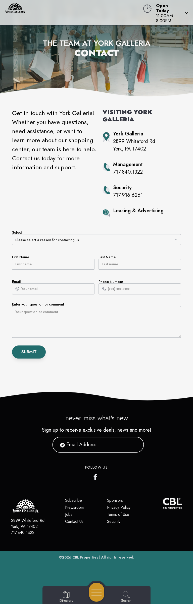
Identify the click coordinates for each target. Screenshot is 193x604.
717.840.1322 (128, 172)
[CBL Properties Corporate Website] (163, 503)
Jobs (68, 514)
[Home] (73, 12)
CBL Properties (85, 557)
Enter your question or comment (38, 305)
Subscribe (73, 500)
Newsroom (74, 507)
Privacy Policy (118, 507)
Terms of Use (118, 514)
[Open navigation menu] (96, 592)
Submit (29, 352)
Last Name (107, 257)
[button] (170, 12)
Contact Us (74, 521)
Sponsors (115, 500)
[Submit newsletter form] (134, 445)
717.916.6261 (128, 195)
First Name (20, 257)
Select (17, 233)
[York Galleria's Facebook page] (96, 476)
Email (16, 282)
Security (113, 521)
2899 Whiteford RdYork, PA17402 (27, 523)
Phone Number (111, 282)
